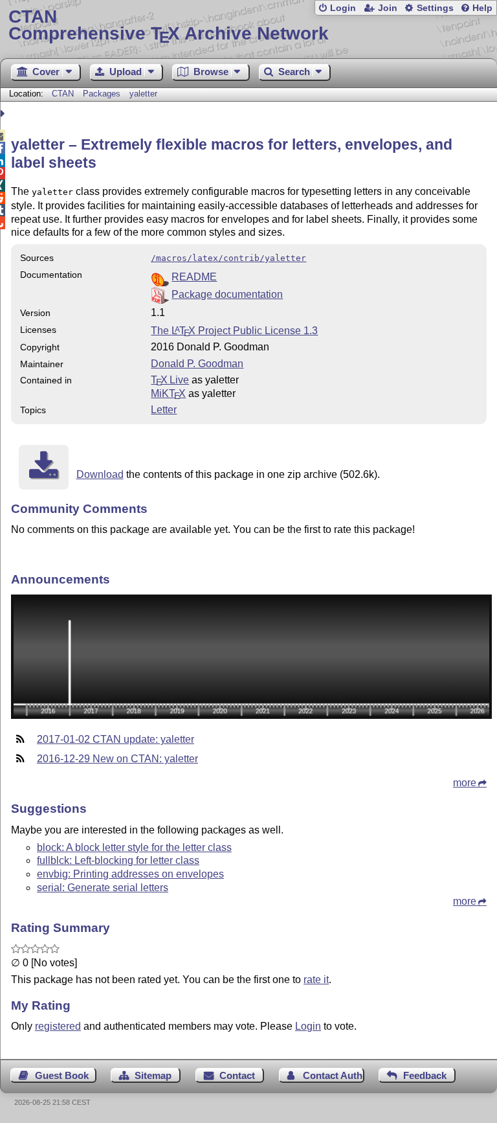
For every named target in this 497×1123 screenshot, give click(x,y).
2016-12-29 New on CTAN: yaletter (117, 758)
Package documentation (227, 294)
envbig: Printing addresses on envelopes (130, 873)
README (194, 276)
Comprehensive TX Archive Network (168, 25)
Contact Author (333, 1075)
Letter (164, 409)
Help (482, 8)
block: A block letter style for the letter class (134, 847)
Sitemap (153, 1075)
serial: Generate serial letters (102, 887)
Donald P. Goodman (197, 363)
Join (387, 8)
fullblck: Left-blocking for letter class (118, 860)
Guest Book (62, 1075)
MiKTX (168, 393)
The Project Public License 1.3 (234, 330)
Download (100, 474)
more (464, 782)
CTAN (63, 93)
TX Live (170, 379)
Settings (435, 8)
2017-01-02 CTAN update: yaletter (115, 739)
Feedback (425, 1075)
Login (343, 8)
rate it (316, 979)
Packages (103, 93)
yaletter (143, 93)
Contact (237, 1075)
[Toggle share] (4, 114)
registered (58, 1026)
